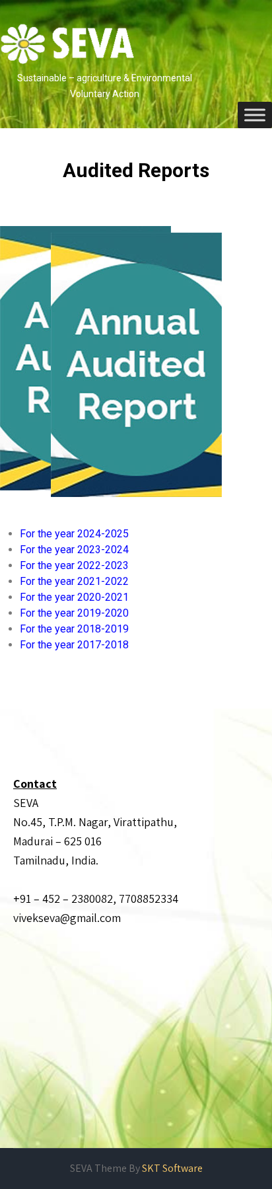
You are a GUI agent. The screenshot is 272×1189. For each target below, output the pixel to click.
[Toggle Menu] (254, 114)
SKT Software (172, 1168)
